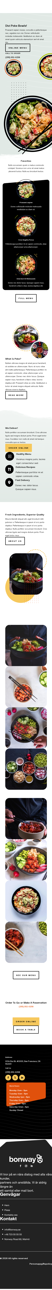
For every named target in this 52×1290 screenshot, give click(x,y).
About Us (15, 540)
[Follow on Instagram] (26, 1166)
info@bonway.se (12, 1229)
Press (7, 1210)
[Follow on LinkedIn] (22, 1077)
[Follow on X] (15, 1077)
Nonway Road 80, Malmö (17, 1239)
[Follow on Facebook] (8, 1077)
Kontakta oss (10, 1214)
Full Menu (26, 298)
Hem (6, 1205)
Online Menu (17, 47)
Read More (16, 395)
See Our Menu (26, 975)
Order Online (18, 447)
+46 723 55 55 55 (13, 1234)
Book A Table (26, 1029)
